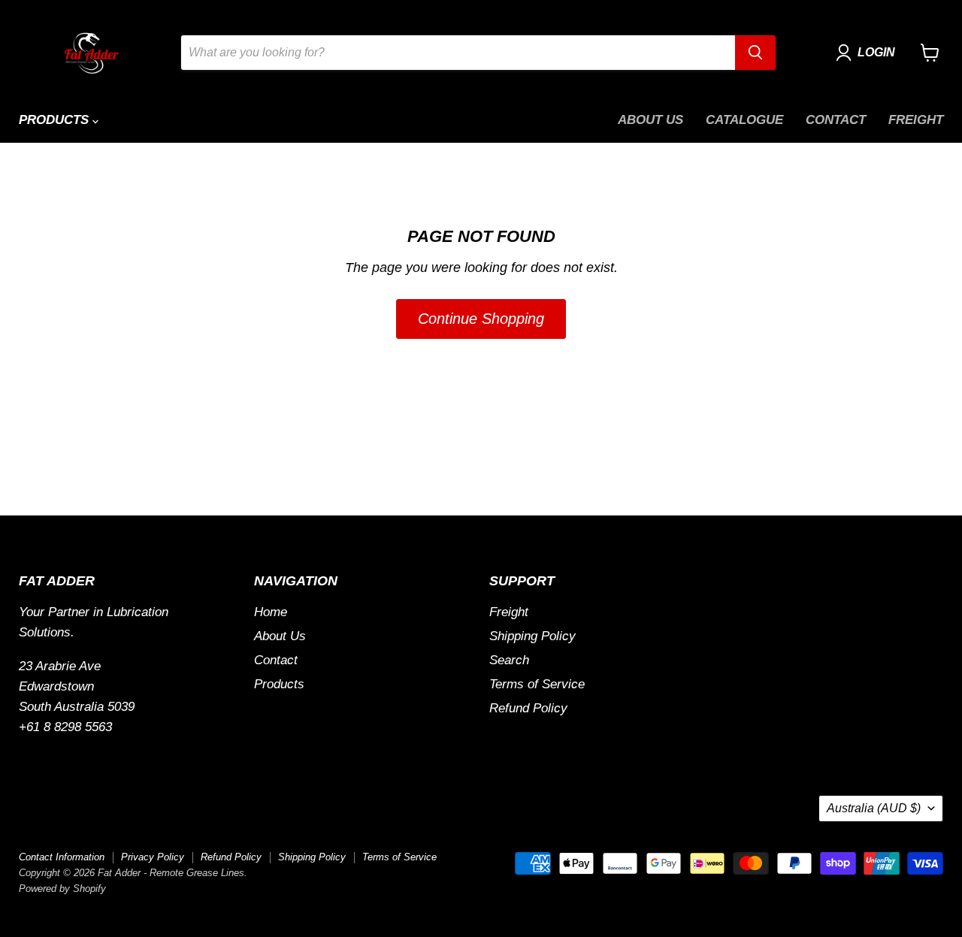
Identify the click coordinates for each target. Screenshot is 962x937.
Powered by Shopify (62, 888)
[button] (869, 53)
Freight (915, 120)
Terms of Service (537, 684)
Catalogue (744, 120)
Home (270, 612)
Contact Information (61, 857)
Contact (836, 120)
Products (55, 120)
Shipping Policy (532, 636)
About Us (650, 120)
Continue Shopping (481, 318)
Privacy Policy (152, 857)
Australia (874, 808)
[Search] (755, 52)
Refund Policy (528, 708)
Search (509, 660)
